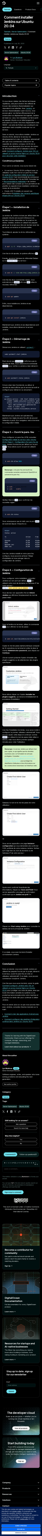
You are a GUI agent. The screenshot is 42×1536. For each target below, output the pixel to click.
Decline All (21, 1529)
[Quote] (29, 1163)
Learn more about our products (17, 1047)
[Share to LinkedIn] (13, 47)
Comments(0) (10, 1154)
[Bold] (5, 1163)
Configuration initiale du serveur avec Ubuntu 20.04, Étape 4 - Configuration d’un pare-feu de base (20, 442)
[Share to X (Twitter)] (5, 47)
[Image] (15, 1163)
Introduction (9, 95)
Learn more (9, 1312)
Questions (17, 9)
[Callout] (31, 1163)
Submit (11, 1391)
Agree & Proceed (21, 1526)
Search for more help (21, 1128)
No (21, 1143)
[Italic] (7, 1163)
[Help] (37, 1164)
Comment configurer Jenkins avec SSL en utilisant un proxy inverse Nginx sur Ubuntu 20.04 (20, 758)
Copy (34, 240)
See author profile (10, 1084)
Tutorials (7, 9)
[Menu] (38, 3)
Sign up (21, 1461)
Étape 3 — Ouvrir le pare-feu (18, 431)
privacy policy (16, 1511)
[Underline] (9, 1163)
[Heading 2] (21, 1163)
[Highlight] (17, 1163)
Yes (21, 1139)
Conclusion (8, 963)
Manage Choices (21, 1533)
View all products (21, 1428)
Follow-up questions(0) (28, 1154)
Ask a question (21, 1124)
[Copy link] (21, 47)
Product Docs (30, 9)
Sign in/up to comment (13, 1192)
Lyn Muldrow (17, 58)
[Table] (33, 1163)
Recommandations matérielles (15, 181)
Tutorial (8, 39)
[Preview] (35, 1164)
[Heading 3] (23, 1163)
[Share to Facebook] (9, 47)
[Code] (35, 1163)
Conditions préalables (13, 160)
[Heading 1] (19, 1163)
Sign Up (7, 1266)
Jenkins (29, 108)
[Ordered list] (27, 1163)
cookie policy (24, 1519)
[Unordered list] (25, 1163)
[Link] (13, 1163)
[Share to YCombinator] (17, 47)
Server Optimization (19, 32)
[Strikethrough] (11, 1163)
